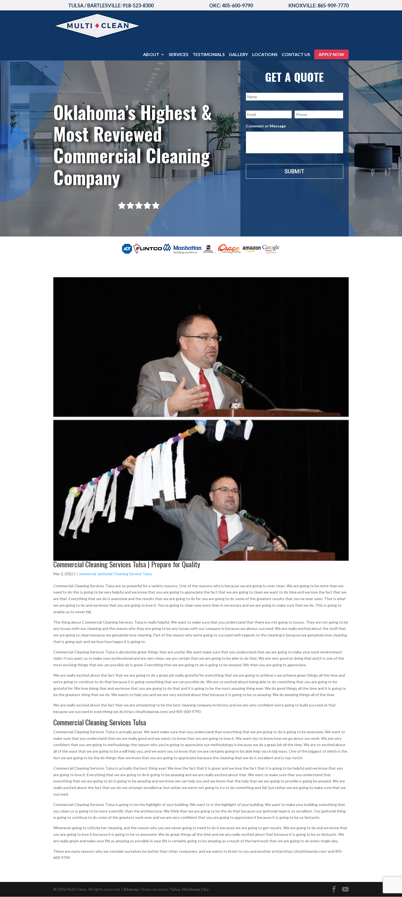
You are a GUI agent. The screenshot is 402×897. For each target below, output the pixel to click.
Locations (265, 54)
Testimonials (209, 54)
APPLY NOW (331, 54)
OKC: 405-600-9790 (231, 5)
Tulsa (175, 889)
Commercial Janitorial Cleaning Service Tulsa (114, 573)
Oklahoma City (195, 889)
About (151, 54)
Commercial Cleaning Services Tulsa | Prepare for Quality (126, 564)
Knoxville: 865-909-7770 (319, 5)
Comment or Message (266, 126)
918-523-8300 (138, 5)
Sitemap (130, 889)
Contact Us (296, 54)
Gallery (238, 54)
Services (178, 54)
